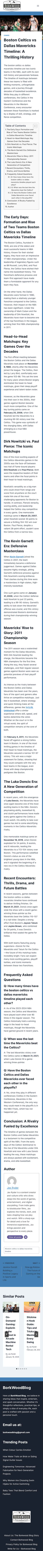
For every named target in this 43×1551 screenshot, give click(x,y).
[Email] (25, 1237)
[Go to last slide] (7, 1334)
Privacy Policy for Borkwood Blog (21, 1544)
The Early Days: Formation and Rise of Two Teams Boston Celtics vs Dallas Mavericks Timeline (21, 132)
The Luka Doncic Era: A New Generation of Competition (19, 163)
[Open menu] (38, 6)
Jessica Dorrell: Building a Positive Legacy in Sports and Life (10, 1271)
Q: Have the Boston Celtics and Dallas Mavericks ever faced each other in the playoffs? (23, 195)
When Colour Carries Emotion (17, 1450)
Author (11, 207)
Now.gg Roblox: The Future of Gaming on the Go (32, 1270)
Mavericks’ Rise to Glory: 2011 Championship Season (20, 157)
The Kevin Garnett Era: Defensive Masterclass (21, 151)
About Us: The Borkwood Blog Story (21, 1535)
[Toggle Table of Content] (34, 126)
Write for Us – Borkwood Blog (22, 1549)
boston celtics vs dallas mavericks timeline (18, 1250)
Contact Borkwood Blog (21, 1540)
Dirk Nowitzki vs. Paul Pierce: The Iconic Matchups (22, 145)
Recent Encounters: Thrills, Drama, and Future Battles (18, 169)
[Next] (36, 1334)
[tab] (16, 1368)
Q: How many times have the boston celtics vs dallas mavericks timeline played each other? (23, 181)
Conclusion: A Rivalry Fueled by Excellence (21, 202)
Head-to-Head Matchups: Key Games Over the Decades (20, 139)
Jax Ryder (13, 1187)
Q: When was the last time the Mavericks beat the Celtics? (23, 188)
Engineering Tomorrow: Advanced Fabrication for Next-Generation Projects (19, 1470)
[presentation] (11, 1307)
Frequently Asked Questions (19, 174)
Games (6, 35)
